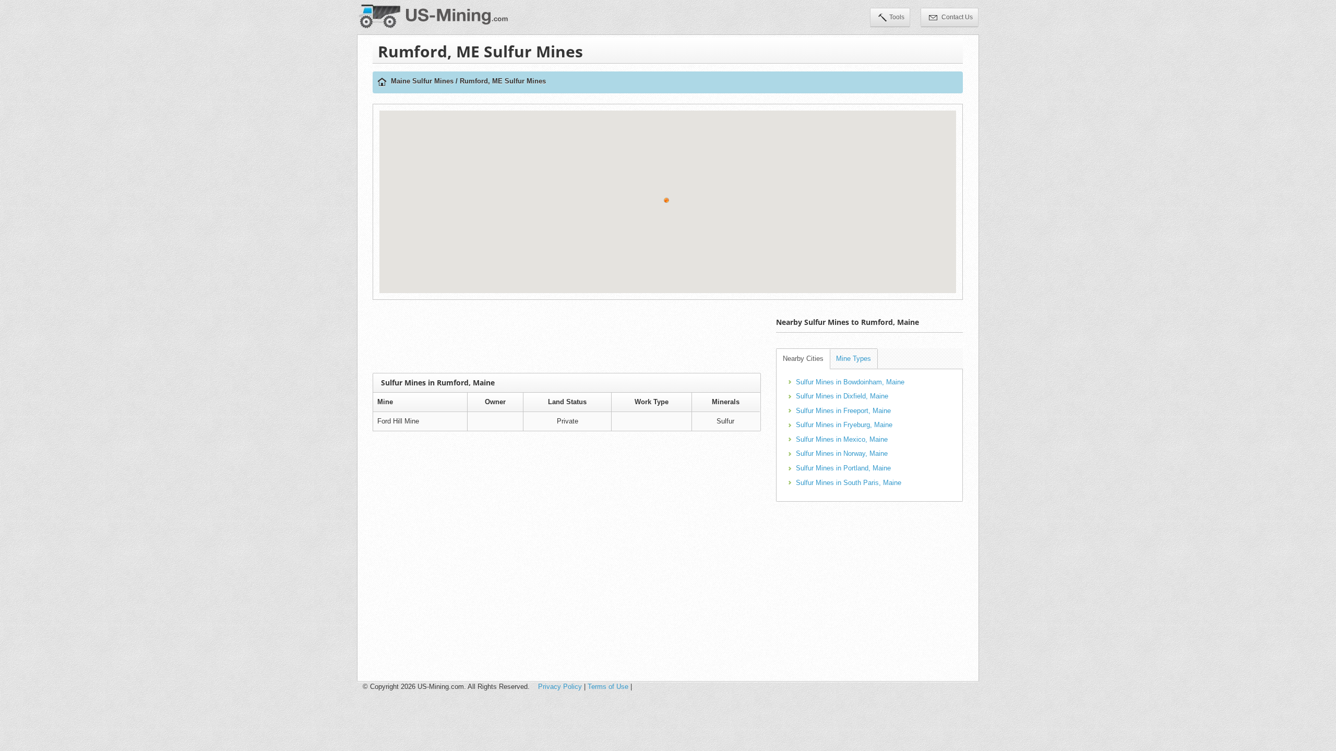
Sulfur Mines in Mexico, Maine (842, 439)
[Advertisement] (567, 336)
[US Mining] (382, 82)
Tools (896, 17)
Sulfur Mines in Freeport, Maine (843, 411)
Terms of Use (608, 687)
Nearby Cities (803, 358)
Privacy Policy (560, 687)
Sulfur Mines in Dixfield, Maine (842, 396)
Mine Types (853, 358)
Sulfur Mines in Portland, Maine (843, 468)
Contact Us (956, 17)
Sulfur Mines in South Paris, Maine (848, 483)
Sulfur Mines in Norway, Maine (842, 453)
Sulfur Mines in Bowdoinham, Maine (850, 382)
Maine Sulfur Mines (422, 81)
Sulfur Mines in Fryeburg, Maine (844, 425)
